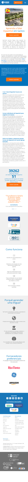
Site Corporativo (6, 425)
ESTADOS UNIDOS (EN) (19, 420)
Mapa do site (5, 431)
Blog (4, 422)
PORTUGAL (17, 419)
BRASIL (16, 417)
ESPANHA (17, 433)
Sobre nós (5, 419)
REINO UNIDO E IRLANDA (19, 427)
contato (5, 61)
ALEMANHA (17, 431)
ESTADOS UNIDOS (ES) (19, 422)
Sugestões (5, 427)
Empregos (5, 420)
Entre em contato (6, 417)
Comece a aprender (14, 35)
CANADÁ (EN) (17, 423)
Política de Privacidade (7, 433)
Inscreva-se (4, 68)
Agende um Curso (18, 2)
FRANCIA (16, 434)
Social (4, 423)
